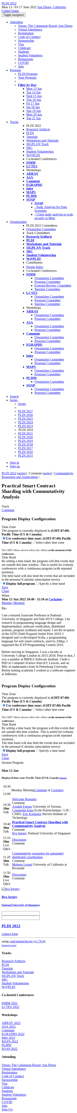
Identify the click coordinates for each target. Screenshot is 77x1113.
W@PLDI (33, 155)
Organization (18, 222)
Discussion (19, 839)
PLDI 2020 (25, 437)
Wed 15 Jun (34, 96)
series (21, 473)
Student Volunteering (40, 151)
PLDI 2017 (25, 448)
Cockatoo (55, 599)
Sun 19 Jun (33, 111)
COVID (23, 63)
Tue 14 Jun (33, 92)
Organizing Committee (41, 229)
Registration (26, 33)
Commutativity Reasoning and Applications (38, 475)
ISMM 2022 (10, 1003)
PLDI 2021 (25, 433)
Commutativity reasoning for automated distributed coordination (37, 855)
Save (5, 587)
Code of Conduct (29, 37)
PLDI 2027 (25, 411)
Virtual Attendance (30, 29)
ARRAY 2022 (11, 1023)
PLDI (30, 133)
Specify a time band (52, 583)
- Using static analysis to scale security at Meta (53, 216)
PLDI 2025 (25, 418)
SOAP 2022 (9, 1049)
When (5, 595)
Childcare (24, 48)
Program (15, 70)
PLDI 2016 (25, 452)
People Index (34, 267)
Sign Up (7, 1109)
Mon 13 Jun (34, 88)
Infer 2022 (8, 1037)
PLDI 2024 (25, 422)
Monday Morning (13, 603)
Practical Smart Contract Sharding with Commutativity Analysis (40, 824)
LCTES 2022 (10, 1007)
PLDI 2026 (25, 415)
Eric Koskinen (32, 814)
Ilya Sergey (19, 833)
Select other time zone (50, 542)
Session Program (12, 762)
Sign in (14, 462)
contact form (10, 934)
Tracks (14, 122)
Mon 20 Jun (34, 114)
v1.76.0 (39, 941)
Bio (4, 608)
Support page (9, 945)
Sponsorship (26, 40)
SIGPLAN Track (37, 144)
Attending (16, 22)
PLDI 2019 (25, 441)
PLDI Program (27, 74)
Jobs (21, 66)
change (63, 778)
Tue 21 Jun (33, 118)
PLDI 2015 (25, 455)
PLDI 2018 (25, 444)
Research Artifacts (38, 129)
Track (5, 506)
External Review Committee (52, 285)
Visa (21, 44)
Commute (8, 510)
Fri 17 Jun (32, 103)
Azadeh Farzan (22, 806)
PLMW (6, 1045)
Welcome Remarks (24, 799)
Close (5, 591)
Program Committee (47, 282)
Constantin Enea (22, 810)
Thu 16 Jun (33, 99)
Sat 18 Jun (33, 107)
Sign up (15, 466)
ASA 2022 (9, 1026)
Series (22, 404)
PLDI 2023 (25, 426)
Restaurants (25, 59)
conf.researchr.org (21, 941)
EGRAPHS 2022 (13, 1034)
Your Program (27, 77)
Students (23, 51)
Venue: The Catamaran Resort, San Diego (45, 26)
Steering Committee (47, 289)
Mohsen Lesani (22, 864)
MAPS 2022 (10, 1041)
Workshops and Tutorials (42, 140)
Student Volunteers (30, 55)
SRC (29, 148)
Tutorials (32, 136)
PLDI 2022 (9, 473)
